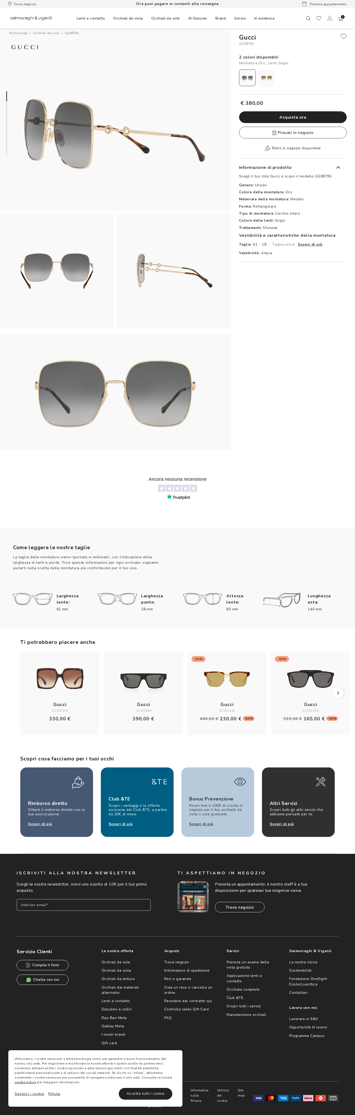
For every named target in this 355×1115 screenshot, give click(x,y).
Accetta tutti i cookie (145, 1093)
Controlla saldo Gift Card (186, 1009)
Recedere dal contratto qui (188, 1000)
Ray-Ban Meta (114, 1017)
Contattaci (298, 992)
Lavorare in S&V (303, 1018)
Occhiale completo (243, 989)
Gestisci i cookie (29, 1093)
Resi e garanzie (178, 978)
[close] (343, 36)
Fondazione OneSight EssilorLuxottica (308, 981)
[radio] (247, 77)
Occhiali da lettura (118, 978)
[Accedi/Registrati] (329, 18)
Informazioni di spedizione (187, 970)
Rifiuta (54, 1093)
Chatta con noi (46, 979)
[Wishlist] (319, 18)
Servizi (240, 18)
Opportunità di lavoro (308, 1027)
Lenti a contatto (116, 1000)
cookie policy (25, 1082)
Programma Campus (306, 1035)
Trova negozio (25, 4)
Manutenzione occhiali (246, 1014)
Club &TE (235, 997)
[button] (340, 18)
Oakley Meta (113, 1026)
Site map (241, 1093)
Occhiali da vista (116, 970)
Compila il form (45, 965)
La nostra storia (303, 962)
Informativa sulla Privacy (199, 1095)
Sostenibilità (300, 970)
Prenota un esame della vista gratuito (248, 965)
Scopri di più (310, 244)
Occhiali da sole (116, 962)
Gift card (109, 1043)
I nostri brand (113, 1034)
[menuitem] (91, 18)
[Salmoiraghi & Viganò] (31, 18)
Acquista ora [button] (292, 117)
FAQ (168, 1017)
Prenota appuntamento (328, 4)
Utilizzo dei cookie (223, 1095)
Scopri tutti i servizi (244, 1006)
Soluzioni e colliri (117, 1009)
